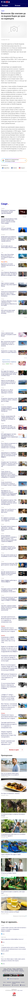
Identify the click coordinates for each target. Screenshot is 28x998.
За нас (4, 982)
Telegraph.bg (21, 970)
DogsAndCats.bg (19, 968)
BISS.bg (10, 969)
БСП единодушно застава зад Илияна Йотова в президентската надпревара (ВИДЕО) (9, 436)
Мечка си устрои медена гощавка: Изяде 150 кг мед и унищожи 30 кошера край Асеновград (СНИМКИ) (9, 667)
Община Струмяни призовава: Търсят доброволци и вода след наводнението (8, 734)
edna (3, 942)
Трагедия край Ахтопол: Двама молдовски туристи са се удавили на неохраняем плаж (9, 619)
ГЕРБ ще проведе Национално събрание (8, 228)
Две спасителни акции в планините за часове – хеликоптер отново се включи (8, 343)
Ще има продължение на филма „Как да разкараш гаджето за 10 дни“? (8, 573)
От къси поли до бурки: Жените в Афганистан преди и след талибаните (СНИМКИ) (8, 686)
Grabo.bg (21, 969)
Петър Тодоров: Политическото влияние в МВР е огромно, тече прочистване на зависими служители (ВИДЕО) (9, 538)
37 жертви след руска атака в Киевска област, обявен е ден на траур (9, 400)
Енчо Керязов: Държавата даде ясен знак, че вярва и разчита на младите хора (9, 274)
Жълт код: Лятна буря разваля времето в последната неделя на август (7, 256)
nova (3, 934)
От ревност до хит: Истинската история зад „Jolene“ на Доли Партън (8, 427)
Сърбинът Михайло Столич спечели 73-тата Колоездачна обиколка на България (9, 303)
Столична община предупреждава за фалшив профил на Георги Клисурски (9, 409)
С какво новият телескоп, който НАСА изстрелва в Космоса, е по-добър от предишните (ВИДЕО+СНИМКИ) (13, 929)
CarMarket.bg (5, 969)
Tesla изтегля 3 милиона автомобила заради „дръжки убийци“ (8, 212)
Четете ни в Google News (14, 978)
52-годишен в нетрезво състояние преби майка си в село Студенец (9, 519)
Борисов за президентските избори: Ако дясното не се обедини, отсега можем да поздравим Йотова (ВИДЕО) (9, 649)
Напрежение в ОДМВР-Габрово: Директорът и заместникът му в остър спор (8, 639)
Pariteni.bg (4, 970)
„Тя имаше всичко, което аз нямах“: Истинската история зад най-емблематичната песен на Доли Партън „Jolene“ (13, 949)
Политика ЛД (16, 985)
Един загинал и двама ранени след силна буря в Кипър (9, 284)
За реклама (9, 982)
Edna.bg (8, 970)
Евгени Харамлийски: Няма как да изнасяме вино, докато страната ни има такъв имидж (9, 221)
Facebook (15, 167)
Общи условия (19, 990)
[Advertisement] (14, 186)
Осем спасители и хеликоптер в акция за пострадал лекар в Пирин (8, 483)
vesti (3, 953)
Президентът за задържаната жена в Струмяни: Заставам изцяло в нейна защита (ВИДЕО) (9, 493)
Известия (23, 985)
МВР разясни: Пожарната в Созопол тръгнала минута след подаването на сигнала (9, 676)
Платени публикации (16, 982)
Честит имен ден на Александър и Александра (9, 246)
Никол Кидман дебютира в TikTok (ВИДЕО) (9, 581)
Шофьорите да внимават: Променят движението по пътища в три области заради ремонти (8, 239)
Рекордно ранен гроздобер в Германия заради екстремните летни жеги (9, 590)
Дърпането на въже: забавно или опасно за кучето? (8, 265)
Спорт (4, 203)
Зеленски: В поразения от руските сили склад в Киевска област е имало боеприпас (8, 294)
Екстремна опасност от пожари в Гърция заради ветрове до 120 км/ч (8, 548)
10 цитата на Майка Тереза (8, 873)
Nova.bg (16, 970)
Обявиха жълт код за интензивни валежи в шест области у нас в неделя (9, 629)
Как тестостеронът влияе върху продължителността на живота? (10, 774)
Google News (6, 167)
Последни (5, 5)
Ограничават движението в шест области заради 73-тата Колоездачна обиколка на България (9, 658)
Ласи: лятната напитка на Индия (10, 912)
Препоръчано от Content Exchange (19, 916)
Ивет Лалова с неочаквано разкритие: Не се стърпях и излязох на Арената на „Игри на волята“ (9, 706)
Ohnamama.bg (16, 969)
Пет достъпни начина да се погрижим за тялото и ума (9, 555)
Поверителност (7, 985)
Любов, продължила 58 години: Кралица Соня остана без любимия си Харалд (8, 418)
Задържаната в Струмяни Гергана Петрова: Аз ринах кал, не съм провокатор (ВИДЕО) (9, 455)
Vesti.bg (12, 970)
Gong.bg (13, 968)
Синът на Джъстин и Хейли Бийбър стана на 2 (12, 939)
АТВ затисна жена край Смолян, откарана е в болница (8, 312)
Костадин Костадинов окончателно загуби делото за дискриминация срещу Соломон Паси (9, 373)
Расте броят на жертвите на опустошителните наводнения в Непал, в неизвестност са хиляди (9, 445)
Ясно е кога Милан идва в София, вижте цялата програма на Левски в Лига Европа (13, 959)
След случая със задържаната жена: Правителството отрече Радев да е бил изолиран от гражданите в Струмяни (9, 474)
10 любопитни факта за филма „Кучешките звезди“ (13, 814)
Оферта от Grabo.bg (4, 359)
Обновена (3, 626)
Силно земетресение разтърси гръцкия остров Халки (8, 334)
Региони (17, 5)
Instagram (23, 167)
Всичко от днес (14, 750)
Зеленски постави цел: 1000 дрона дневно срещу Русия (9, 564)
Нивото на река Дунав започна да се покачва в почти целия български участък (8, 383)
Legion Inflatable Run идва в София (11, 854)
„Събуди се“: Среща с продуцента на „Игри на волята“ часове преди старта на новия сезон (8, 697)
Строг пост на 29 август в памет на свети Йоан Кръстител (8, 511)
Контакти (22, 982)
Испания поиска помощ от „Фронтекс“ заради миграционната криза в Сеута (9, 528)
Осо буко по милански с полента (10, 793)
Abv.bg (5, 968)
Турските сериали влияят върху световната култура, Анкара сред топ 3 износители (9, 608)
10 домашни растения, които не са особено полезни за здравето (13, 835)
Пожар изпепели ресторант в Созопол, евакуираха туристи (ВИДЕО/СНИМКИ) (9, 599)
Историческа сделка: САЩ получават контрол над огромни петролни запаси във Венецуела (9, 502)
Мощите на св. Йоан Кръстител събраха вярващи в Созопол (7, 391)
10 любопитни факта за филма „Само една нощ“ (13, 892)
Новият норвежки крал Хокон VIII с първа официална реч (8, 742)
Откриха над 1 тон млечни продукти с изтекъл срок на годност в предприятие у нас (9, 464)
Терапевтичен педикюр (9, 363)
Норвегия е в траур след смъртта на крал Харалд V (8, 351)
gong (3, 963)
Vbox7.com (9, 968)
